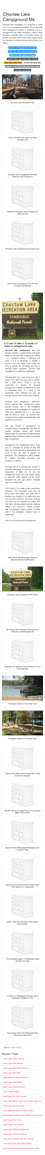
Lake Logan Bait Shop (11, 1072)
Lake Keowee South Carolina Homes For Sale (21, 1148)
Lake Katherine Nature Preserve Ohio (18, 1110)
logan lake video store (13, 62)
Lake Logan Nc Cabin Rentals (15, 1096)
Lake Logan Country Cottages (15, 1134)
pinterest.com (16, 1047)
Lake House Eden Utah (12, 1120)
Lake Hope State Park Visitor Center (17, 1143)
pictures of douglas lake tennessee (22, 48)
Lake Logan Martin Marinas (14, 1087)
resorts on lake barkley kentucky (22, 55)
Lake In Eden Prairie (11, 1091)
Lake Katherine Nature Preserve (15, 1077)
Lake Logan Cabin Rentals (13, 1058)
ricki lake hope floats (22, 70)
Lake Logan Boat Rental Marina (15, 1068)
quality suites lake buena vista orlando (23, 59)
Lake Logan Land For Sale (13, 1105)
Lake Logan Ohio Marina (13, 1082)
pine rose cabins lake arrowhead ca (22, 51)
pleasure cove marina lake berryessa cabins (23, 66)
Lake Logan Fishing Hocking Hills (16, 1129)
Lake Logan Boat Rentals (13, 1063)
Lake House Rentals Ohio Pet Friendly (18, 1139)
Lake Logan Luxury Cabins (13, 1124)
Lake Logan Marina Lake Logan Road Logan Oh (22, 1101)
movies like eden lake (32, 62)
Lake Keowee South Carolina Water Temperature (22, 1115)
